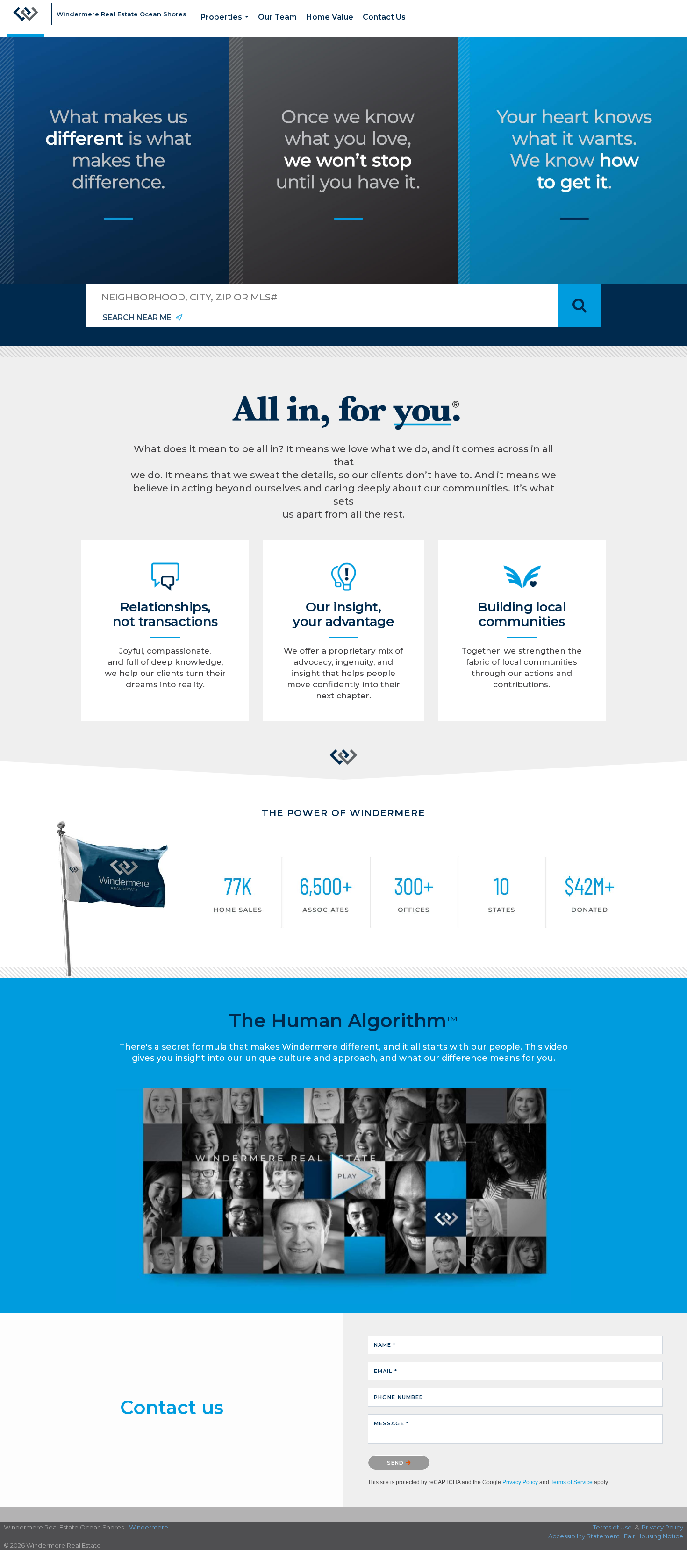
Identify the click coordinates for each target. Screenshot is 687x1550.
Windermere (148, 1527)
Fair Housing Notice (653, 1536)
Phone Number (398, 1397)
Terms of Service (572, 1482)
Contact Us (384, 17)
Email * (385, 1371)
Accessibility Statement (584, 1536)
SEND (396, 1462)
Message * (391, 1423)
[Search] (579, 305)
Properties (226, 25)
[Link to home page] (25, 18)
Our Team (277, 17)
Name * (385, 1345)
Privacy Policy (520, 1482)
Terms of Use (612, 1527)
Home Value (329, 17)
